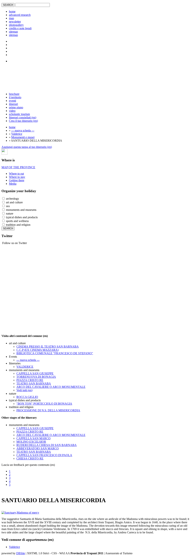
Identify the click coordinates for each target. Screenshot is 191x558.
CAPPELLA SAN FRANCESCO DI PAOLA (44, 455)
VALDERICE (24, 366)
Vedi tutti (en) (24, 390)
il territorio (15, 97)
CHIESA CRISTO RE (29, 458)
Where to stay (17, 177)
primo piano (16, 107)
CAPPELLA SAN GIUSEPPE (35, 373)
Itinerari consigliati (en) (22, 117)
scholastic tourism (19, 114)
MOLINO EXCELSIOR (31, 441)
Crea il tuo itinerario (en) (23, 120)
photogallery (16, 24)
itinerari (13, 104)
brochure (14, 94)
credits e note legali (20, 28)
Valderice (16, 133)
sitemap (13, 31)
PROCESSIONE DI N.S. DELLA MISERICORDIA (48, 410)
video (12, 110)
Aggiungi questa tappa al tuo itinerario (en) (26, 147)
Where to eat (16, 173)
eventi (12, 100)
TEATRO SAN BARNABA (33, 383)
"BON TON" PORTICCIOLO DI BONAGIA (44, 403)
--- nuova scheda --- (22, 130)
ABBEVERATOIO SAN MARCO (37, 448)
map (11, 18)
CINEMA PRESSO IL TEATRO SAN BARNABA (47, 346)
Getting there (16, 180)
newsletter (15, 21)
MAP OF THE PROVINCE (18, 167)
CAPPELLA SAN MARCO (33, 438)
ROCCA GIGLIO (27, 396)
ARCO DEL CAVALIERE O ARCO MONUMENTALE (50, 386)
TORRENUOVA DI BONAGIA (36, 376)
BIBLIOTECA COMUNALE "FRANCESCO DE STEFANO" (54, 353)
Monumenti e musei (23, 137)
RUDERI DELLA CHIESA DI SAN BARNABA (46, 445)
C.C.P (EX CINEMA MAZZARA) (37, 349)
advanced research (20, 14)
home (12, 11)
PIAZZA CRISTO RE (29, 380)
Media (12, 183)
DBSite (20, 553)
